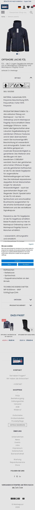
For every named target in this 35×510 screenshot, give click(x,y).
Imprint (31, 244)
